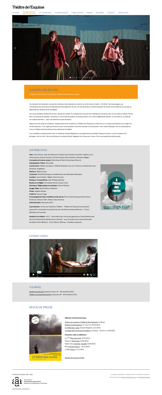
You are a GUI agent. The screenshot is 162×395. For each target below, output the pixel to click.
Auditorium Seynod (36, 292)
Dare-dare (76, 341)
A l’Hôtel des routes (72, 328)
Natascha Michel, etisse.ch (129, 377)
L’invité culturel (74, 347)
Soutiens (100, 13)
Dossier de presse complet (74, 358)
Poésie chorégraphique (73, 325)
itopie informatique (144, 377)
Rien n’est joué (75, 338)
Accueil (15, 13)
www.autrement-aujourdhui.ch (21, 388)
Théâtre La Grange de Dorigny (40, 294)
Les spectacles (29, 13)
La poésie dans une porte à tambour (78, 331)
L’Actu (72, 349)
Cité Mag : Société (79, 344)
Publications (77, 13)
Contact (111, 13)
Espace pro (123, 13)
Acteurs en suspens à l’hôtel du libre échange (81, 322)
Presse (89, 13)
